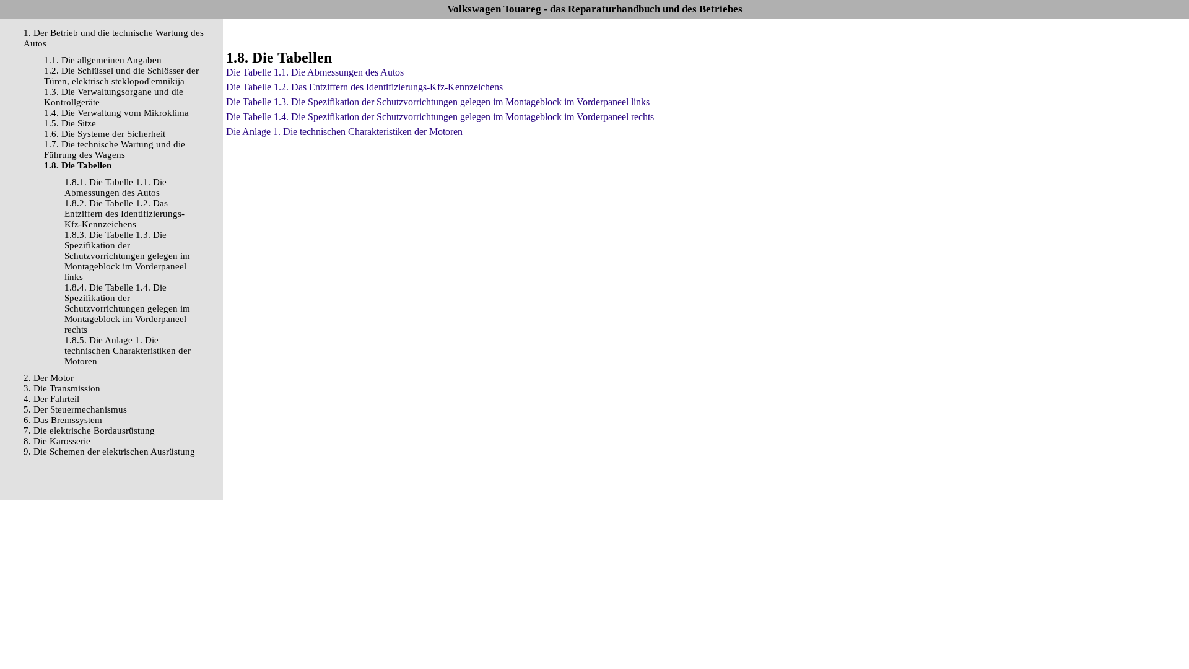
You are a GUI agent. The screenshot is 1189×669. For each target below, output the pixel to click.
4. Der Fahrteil (51, 399)
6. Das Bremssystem (63, 420)
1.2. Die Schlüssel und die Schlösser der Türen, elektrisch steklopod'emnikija (121, 76)
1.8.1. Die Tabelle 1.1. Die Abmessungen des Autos (115, 187)
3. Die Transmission (62, 388)
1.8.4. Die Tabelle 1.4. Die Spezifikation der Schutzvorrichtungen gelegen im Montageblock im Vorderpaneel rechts (127, 308)
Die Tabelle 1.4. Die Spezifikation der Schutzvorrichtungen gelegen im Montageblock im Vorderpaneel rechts (440, 117)
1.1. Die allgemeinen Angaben (103, 60)
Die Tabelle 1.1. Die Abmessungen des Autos (315, 72)
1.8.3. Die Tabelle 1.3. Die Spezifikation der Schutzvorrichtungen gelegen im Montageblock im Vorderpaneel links (127, 256)
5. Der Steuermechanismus (75, 409)
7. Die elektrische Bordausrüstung (89, 430)
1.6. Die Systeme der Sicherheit (104, 134)
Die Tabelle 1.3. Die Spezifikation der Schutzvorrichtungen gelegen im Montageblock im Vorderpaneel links (438, 102)
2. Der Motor (49, 378)
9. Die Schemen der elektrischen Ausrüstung (109, 452)
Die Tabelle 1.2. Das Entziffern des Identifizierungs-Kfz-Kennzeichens (364, 87)
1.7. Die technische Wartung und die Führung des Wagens (114, 149)
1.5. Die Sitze (70, 123)
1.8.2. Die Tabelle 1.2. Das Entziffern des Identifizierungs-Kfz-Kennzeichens (124, 213)
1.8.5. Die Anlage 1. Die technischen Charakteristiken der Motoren (127, 350)
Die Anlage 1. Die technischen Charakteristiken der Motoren (344, 131)
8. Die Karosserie (57, 441)
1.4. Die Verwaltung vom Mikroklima (116, 113)
